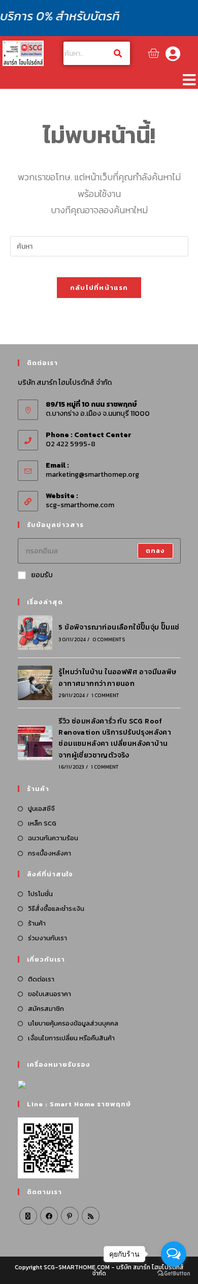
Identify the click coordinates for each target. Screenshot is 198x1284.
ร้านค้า (37, 923)
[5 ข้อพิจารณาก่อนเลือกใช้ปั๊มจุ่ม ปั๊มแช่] (35, 632)
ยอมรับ (42, 575)
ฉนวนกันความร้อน (53, 838)
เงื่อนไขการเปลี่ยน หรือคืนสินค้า (71, 1038)
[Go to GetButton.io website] (173, 1273)
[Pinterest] (70, 1216)
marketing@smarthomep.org (92, 474)
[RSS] (91, 1216)
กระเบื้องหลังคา (49, 853)
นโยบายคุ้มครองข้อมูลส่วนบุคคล (73, 1023)
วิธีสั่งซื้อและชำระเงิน (56, 908)
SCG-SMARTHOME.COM (77, 1267)
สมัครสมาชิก (46, 1008)
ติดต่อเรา (41, 979)
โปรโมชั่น (40, 894)
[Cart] (153, 53)
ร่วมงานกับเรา (47, 938)
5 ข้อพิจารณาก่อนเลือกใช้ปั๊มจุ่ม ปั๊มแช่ (118, 627)
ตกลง (155, 550)
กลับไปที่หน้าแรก (99, 287)
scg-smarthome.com (80, 505)
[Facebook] (49, 1216)
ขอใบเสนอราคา (49, 994)
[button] (189, 80)
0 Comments (108, 639)
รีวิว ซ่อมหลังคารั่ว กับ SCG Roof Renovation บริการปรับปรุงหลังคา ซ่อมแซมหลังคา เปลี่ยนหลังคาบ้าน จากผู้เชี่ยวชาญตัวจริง (114, 738)
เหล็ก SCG (42, 823)
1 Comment (105, 695)
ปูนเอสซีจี (41, 808)
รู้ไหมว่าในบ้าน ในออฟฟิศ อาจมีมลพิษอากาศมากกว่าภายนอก (117, 677)
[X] (28, 1216)
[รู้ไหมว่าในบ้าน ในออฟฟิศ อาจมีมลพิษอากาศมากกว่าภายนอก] (35, 683)
